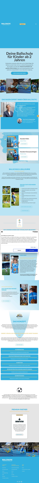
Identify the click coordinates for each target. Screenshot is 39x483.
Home (23, 467)
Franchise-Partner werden (26, 469)
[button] (22, 24)
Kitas (3, 474)
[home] (6, 24)
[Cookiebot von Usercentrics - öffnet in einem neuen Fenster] (33, 232)
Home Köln (4, 467)
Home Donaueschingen (15, 467)
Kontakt (23, 471)
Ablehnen (19, 250)
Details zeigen (33, 247)
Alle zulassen (31, 250)
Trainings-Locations (15, 476)
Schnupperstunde (25, 210)
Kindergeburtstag (5, 472)
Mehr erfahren (19, 344)
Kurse (3, 471)
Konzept (3, 476)
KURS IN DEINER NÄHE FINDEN (19, 73)
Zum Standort (24, 143)
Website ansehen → (19, 434)
